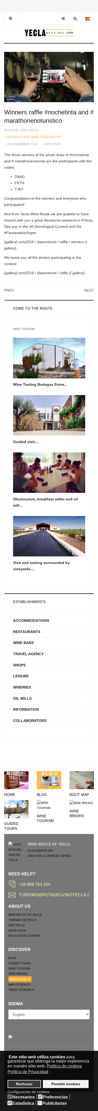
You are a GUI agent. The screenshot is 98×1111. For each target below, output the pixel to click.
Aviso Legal (17, 930)
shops (19, 665)
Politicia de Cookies (24, 935)
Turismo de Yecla (22, 920)
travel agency (28, 654)
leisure (21, 676)
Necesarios (23, 1097)
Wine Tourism (19, 968)
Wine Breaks (18, 973)
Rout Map (79, 795)
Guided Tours (19, 963)
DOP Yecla (16, 925)
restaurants (26, 632)
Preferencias (55, 1097)
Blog (42, 795)
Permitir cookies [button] (65, 1084)
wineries (22, 687)
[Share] (63, 18)
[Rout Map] (82, 779)
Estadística (23, 1103)
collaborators (30, 721)
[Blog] (49, 779)
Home (9, 795)
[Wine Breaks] (81, 802)
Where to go (19, 979)
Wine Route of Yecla (25, 914)
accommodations (31, 620)
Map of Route (19, 984)
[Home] (16, 779)
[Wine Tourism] (49, 805)
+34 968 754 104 (34, 884)
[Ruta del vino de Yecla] (49, 33)
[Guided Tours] (16, 809)
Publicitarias (54, 1103)
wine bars (23, 643)
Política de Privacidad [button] (28, 1072)
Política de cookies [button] (64, 1066)
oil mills (22, 698)
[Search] (75, 18)
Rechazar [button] (24, 1084)
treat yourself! (21, 989)
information (26, 709)
